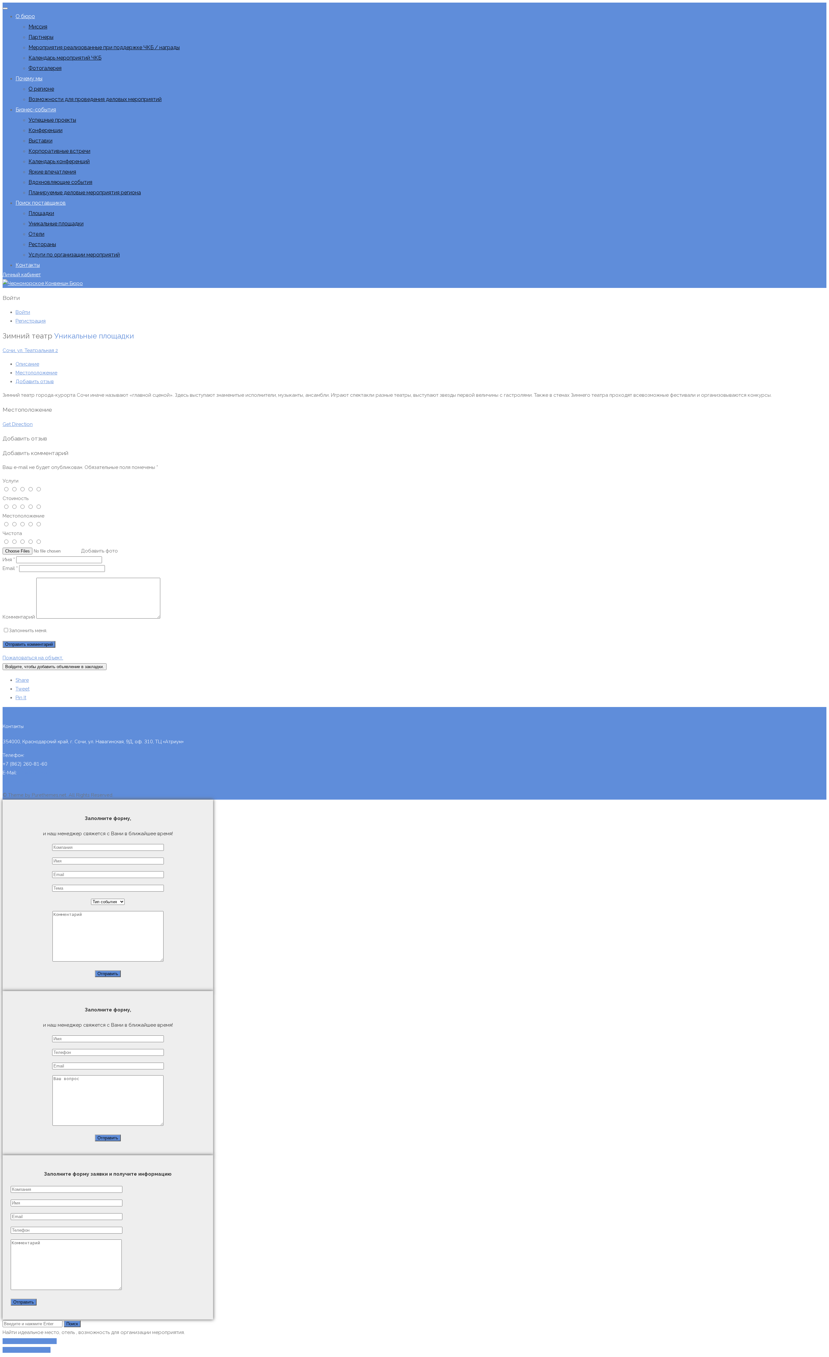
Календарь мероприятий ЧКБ (64, 58)
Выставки (40, 141)
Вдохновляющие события (60, 182)
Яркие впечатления (52, 172)
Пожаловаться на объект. (33, 658)
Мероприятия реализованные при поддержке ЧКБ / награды (104, 47)
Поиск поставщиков (41, 203)
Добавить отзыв (35, 381)
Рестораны (42, 244)
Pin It (21, 698)
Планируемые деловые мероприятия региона (84, 192)
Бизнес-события (36, 110)
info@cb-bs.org (34, 773)
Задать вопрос (19, 781)
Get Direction (18, 424)
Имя (9, 560)
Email (10, 568)
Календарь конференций (59, 161)
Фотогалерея (45, 68)
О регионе (41, 89)
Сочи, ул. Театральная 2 (30, 350)
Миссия (37, 27)
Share (22, 680)
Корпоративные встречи (59, 151)
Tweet (22, 689)
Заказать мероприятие (30, 1341)
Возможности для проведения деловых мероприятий (95, 99)
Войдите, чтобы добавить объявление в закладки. (54, 666)
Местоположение (36, 373)
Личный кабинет (22, 275)
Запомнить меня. (28, 630)
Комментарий (19, 617)
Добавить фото (99, 551)
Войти (23, 312)
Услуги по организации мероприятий (74, 255)
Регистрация (31, 321)
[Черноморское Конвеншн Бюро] (43, 283)
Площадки (41, 213)
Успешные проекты (52, 120)
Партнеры (40, 37)
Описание (27, 364)
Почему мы (29, 78)
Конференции (45, 130)
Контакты (28, 265)
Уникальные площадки (56, 224)
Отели (36, 234)
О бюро (25, 16)
